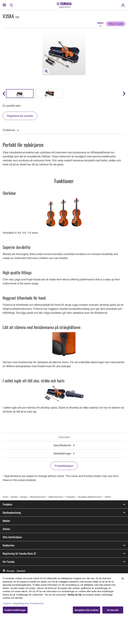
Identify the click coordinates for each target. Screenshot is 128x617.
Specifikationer (62, 445)
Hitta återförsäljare (12, 537)
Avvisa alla (112, 609)
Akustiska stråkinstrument (89, 496)
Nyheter (6, 521)
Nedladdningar (62, 453)
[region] (64, 595)
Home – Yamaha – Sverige (15, 496)
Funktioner (9, 130)
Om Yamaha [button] (8, 562)
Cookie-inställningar (15, 609)
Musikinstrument (37, 496)
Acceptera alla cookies (86, 609)
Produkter (70, 496)
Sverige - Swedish (16, 570)
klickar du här (75, 594)
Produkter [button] (7, 504)
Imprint (7, 603)
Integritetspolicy (20, 603)
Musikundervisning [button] (12, 513)
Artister (6, 529)
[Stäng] (122, 578)
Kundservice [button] (8, 545)
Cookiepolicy (37, 603)
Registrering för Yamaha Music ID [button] (19, 553)
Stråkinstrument (55, 496)
